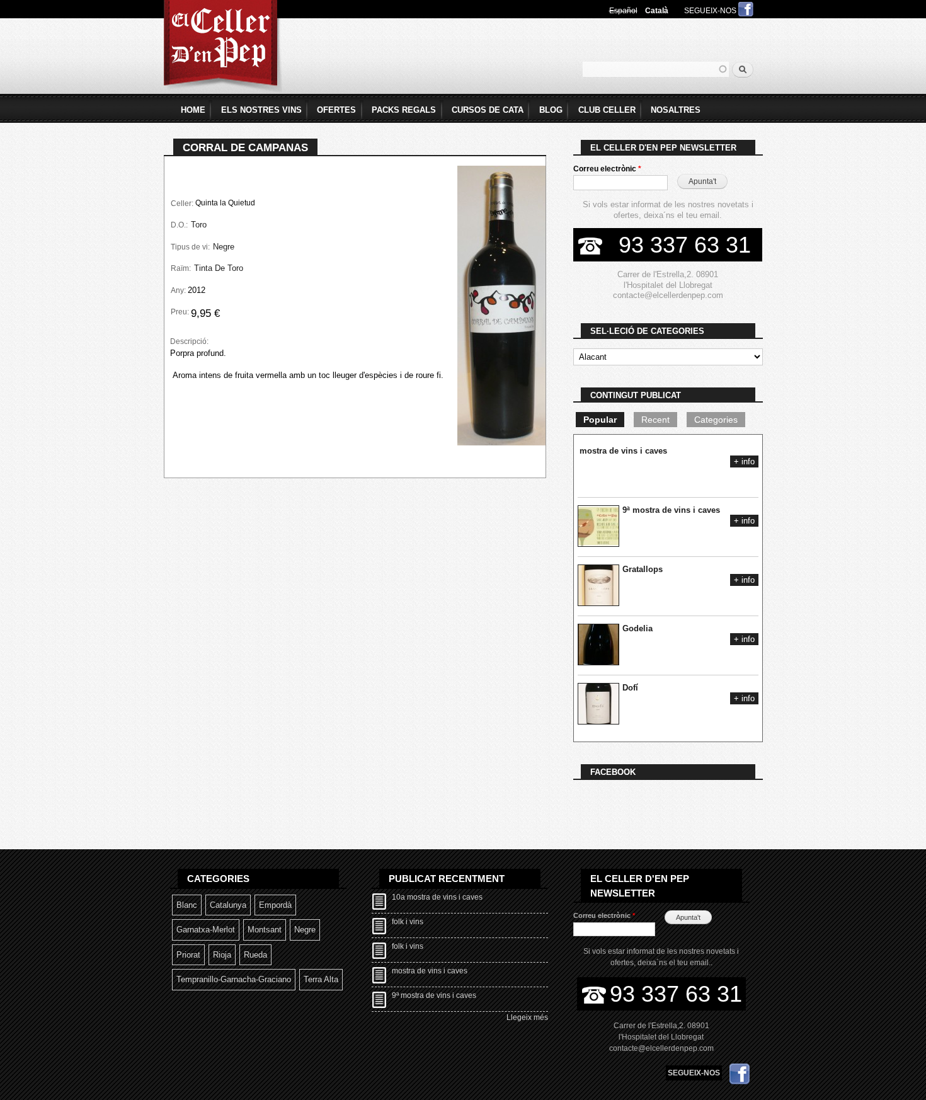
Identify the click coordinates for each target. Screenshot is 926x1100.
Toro (199, 224)
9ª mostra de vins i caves (671, 510)
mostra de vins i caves (623, 450)
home (193, 110)
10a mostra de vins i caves (437, 897)
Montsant (265, 929)
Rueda (255, 955)
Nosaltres (675, 110)
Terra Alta (321, 979)
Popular (600, 420)
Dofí (630, 687)
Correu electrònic (607, 168)
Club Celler (607, 110)
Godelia (637, 628)
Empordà (275, 905)
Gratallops (642, 569)
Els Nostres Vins (261, 110)
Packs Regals (404, 110)
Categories (716, 420)
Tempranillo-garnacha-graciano (233, 979)
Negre (223, 246)
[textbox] (656, 69)
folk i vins (407, 921)
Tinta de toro (218, 268)
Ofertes (336, 110)
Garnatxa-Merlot (205, 929)
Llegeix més (527, 1017)
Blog (551, 110)
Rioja (222, 955)
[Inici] (223, 48)
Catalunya (228, 905)
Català (656, 10)
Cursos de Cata (487, 110)
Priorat (188, 955)
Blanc (186, 905)
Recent (655, 420)
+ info (744, 461)
